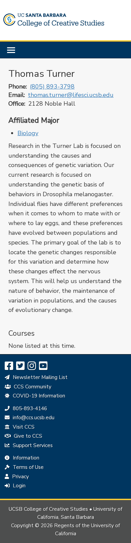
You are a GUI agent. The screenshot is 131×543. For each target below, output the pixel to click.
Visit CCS (23, 427)
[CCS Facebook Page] (9, 366)
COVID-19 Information (38, 395)
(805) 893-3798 (52, 87)
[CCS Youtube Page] (43, 366)
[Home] (53, 20)
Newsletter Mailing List (39, 377)
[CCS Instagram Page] (32, 366)
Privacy (20, 476)
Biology (27, 133)
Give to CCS (27, 436)
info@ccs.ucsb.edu (32, 417)
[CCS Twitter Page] (20, 366)
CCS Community (31, 386)
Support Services (32, 445)
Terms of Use (27, 467)
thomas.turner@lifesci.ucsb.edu (71, 95)
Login (18, 485)
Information (25, 457)
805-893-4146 (29, 408)
